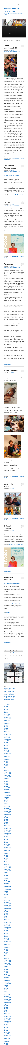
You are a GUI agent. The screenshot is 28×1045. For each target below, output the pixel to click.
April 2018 (6, 860)
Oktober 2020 (7, 813)
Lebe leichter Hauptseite (9, 696)
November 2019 (7, 830)
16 (7, 655)
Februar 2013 (7, 957)
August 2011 (6, 985)
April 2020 (6, 822)
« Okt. (7, 660)
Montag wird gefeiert (8, 485)
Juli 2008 (6, 1043)
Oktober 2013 (7, 944)
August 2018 (6, 853)
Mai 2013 (6, 952)
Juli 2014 (6, 930)
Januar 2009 (6, 1033)
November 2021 (7, 792)
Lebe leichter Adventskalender (10, 166)
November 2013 (7, 943)
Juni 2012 (6, 969)
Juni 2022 (6, 781)
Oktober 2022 (7, 775)
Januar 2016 (6, 902)
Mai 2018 (6, 858)
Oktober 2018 (7, 850)
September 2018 (7, 852)
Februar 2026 (7, 714)
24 (10, 657)
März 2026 (6, 712)
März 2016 (6, 899)
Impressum (18, 33)
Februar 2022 (7, 787)
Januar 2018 (6, 864)
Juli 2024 (6, 742)
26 (16, 657)
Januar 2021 (6, 808)
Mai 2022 (6, 783)
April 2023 (6, 766)
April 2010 (6, 1010)
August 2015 (6, 910)
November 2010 (7, 999)
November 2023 (7, 755)
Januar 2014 (6, 939)
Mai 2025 (6, 726)
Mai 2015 (6, 914)
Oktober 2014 (7, 925)
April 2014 (6, 935)
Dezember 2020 (7, 809)
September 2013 (7, 946)
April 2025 (6, 728)
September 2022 (7, 776)
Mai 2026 (6, 709)
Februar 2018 (7, 863)
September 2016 (7, 889)
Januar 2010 (6, 1015)
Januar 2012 (6, 977)
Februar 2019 (7, 844)
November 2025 (7, 719)
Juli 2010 (6, 1005)
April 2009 (6, 1029)
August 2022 (6, 778)
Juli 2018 (6, 855)
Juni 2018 (6, 856)
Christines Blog (7, 693)
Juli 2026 (6, 706)
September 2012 (7, 964)
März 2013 (6, 955)
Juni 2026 (6, 708)
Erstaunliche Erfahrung (8, 527)
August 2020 (6, 816)
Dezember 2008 (7, 1035)
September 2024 (7, 739)
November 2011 (7, 980)
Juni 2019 (6, 838)
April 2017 (6, 878)
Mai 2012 (6, 971)
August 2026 (6, 704)
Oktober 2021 (7, 794)
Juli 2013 (6, 949)
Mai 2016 (6, 896)
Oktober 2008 (7, 1038)
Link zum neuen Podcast (12, 230)
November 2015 (7, 905)
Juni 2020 (6, 819)
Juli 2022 (6, 780)
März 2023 (6, 767)
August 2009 (6, 1022)
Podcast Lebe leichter (8, 36)
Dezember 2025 (7, 717)
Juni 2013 (6, 950)
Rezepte (16, 27)
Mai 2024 (6, 745)
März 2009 (6, 1030)
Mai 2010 (6, 1008)
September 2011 (7, 983)
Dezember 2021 (7, 791)
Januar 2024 (6, 751)
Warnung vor (9, 264)
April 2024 (6, 747)
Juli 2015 (6, 911)
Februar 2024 (7, 750)
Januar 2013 (6, 958)
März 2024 (6, 748)
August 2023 (6, 759)
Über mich (6, 30)
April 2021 (6, 803)
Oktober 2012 (7, 963)
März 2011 (6, 993)
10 (10, 654)
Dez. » (19, 660)
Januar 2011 (6, 996)
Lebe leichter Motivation (9, 697)
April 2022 (6, 784)
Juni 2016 (6, 894)
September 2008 (7, 1040)
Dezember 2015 (7, 903)
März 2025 (6, 730)
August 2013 (6, 947)
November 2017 (7, 867)
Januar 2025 (6, 733)
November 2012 (7, 961)
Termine (12, 30)
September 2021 (7, 795)
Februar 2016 (7, 900)
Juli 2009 (6, 1024)
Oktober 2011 (7, 982)
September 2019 (7, 833)
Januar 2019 (6, 845)
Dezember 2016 (7, 885)
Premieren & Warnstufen (8, 578)
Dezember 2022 (7, 772)
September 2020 (7, 814)
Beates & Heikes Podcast (9, 688)
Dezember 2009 (7, 1016)
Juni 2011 (6, 988)
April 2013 (6, 954)
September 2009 (7, 1021)
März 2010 (6, 1012)
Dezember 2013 (7, 941)
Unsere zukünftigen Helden (11, 46)
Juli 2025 (6, 725)
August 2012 (6, 966)
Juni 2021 (6, 800)
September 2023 (7, 758)
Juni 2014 (6, 932)
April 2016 (6, 897)
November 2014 (7, 924)
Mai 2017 (6, 877)
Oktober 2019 (7, 831)
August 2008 (6, 1041)
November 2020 (7, 811)
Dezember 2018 (7, 847)
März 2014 (6, 936)
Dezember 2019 (7, 828)
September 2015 (7, 908)
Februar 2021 (7, 806)
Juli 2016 (6, 892)
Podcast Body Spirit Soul (9, 33)
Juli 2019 (6, 836)
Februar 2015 (7, 919)
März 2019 (6, 842)
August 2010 (6, 1004)
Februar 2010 (7, 1013)
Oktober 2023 (7, 756)
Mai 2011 (6, 990)
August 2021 (6, 797)
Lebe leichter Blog (15, 158)
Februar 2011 (7, 994)
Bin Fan (7, 202)
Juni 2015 (6, 913)
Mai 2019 (6, 839)
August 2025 (6, 723)
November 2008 (7, 1037)
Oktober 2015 (7, 907)
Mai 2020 (6, 820)
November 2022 (7, 773)
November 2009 (7, 1018)
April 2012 (6, 972)
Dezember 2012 (7, 960)
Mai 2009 (6, 1027)
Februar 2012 (7, 975)
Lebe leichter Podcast (9, 699)
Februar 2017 (7, 882)
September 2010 (7, 1002)
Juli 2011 (6, 986)
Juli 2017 (6, 874)
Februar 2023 (7, 769)
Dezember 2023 (7, 753)
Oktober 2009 (7, 1019)
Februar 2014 (7, 938)
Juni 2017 (6, 875)
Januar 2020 (6, 827)
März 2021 (6, 805)
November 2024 (7, 736)
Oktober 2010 (7, 1001)
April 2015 (6, 916)
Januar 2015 (6, 921)
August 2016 (6, 891)
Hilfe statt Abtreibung (9, 694)
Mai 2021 (6, 802)
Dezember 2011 (7, 979)
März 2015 (6, 918)
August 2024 (6, 740)
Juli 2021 (6, 798)
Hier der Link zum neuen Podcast (16, 544)
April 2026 (6, 711)
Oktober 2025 (7, 720)
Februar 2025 (7, 731)
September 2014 (7, 927)
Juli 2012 (6, 968)
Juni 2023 (6, 762)
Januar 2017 (6, 883)
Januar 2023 (6, 770)
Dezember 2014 (7, 922)
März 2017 (6, 880)
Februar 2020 (7, 825)
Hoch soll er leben (11, 370)
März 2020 (6, 824)
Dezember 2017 (7, 866)
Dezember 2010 (7, 997)
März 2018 (6, 861)
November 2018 (7, 849)
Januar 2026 (6, 715)
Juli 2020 (6, 817)
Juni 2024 (6, 744)
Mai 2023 (6, 764)
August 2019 (6, 834)
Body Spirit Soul (7, 690)
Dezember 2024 (7, 734)
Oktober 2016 (7, 888)
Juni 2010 (6, 1007)
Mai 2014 (6, 933)
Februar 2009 (7, 1032)
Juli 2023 (6, 761)
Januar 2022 (6, 789)
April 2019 (6, 841)
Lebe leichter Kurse (8, 27)
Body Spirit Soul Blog (9, 691)
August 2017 (6, 872)
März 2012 (6, 974)
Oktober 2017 (7, 869)
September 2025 (7, 722)
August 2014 (6, 928)
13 (19, 654)
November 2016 (7, 886)
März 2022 (6, 786)
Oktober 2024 (7, 737)
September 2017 (7, 871)
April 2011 (6, 991)
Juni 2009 (6, 1026)
